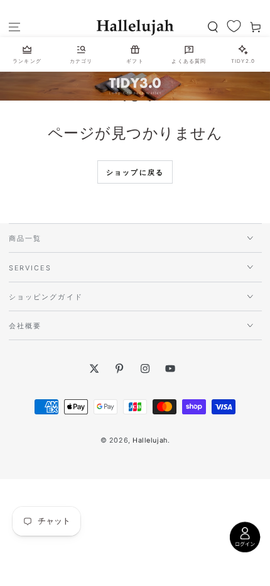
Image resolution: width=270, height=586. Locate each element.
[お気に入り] (233, 26)
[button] (212, 27)
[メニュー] (15, 27)
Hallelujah (149, 440)
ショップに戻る (135, 172)
